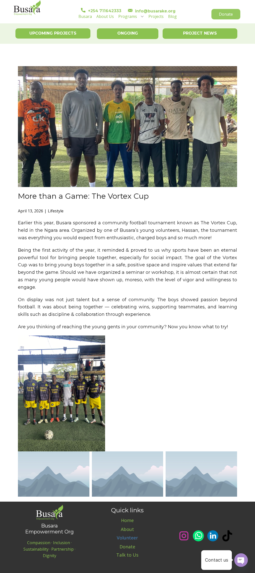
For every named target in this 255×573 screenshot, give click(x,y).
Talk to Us (127, 555)
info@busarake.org (154, 10)
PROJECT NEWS (200, 33)
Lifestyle (56, 211)
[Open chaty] (241, 560)
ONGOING (127, 33)
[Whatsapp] (198, 535)
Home (127, 520)
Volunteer (127, 538)
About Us (105, 16)
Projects (156, 16)
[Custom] (227, 535)
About (127, 529)
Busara (85, 16)
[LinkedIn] (212, 535)
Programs (127, 16)
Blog (172, 16)
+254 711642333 (103, 10)
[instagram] (184, 535)
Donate (226, 14)
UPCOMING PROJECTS (52, 33)
